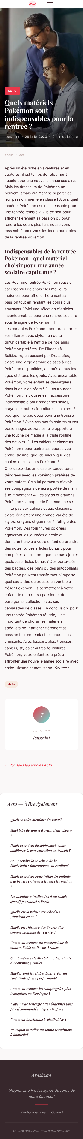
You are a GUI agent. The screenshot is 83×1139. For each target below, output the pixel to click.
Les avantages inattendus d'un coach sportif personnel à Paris (38, 899)
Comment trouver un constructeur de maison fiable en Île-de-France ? (39, 945)
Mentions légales (32, 1112)
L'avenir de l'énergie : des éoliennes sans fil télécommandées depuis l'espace (41, 1006)
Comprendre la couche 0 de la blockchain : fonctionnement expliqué (39, 863)
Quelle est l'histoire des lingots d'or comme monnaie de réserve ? (37, 929)
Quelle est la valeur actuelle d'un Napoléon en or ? (35, 914)
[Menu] (50, 4)
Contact (57, 1112)
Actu (12, 91)
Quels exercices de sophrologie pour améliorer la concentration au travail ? (40, 848)
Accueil (10, 155)
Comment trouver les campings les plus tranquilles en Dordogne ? (40, 991)
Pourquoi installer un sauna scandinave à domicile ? (41, 1032)
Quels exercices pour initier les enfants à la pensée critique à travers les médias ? (41, 881)
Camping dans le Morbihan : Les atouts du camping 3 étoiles (40, 960)
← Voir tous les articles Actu (28, 765)
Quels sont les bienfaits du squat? (36, 819)
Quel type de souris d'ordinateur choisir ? (41, 832)
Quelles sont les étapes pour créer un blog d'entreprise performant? (38, 975)
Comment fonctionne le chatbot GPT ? (39, 1019)
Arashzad (41, 1075)
